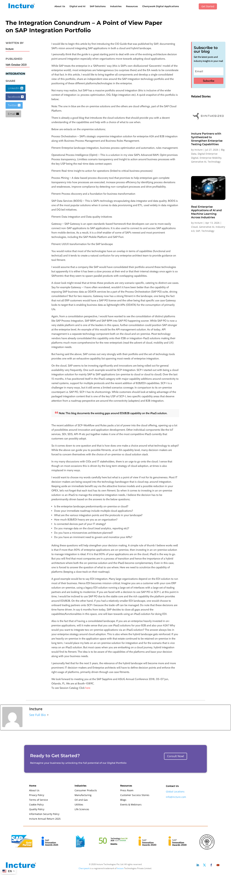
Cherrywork (84, 868)
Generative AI (198, 161)
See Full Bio (37, 715)
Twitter (12, 105)
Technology (214, 161)
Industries (116, 6)
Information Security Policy (44, 814)
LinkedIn (14, 88)
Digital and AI (77, 6)
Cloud (194, 226)
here (87, 687)
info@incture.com (176, 797)
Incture (198, 149)
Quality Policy (36, 809)
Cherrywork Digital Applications (160, 6)
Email (11, 113)
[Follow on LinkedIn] (197, 865)
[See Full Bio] (48, 715)
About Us (59, 6)
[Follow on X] (204, 865)
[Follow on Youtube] (218, 865)
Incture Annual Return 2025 (45, 818)
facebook (14, 96)
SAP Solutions (98, 6)
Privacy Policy (36, 795)
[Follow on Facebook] (211, 865)
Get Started (207, 6)
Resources (132, 6)
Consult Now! (175, 756)
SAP (198, 230)
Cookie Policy (36, 804)
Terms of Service (38, 799)
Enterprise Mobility (210, 157)
